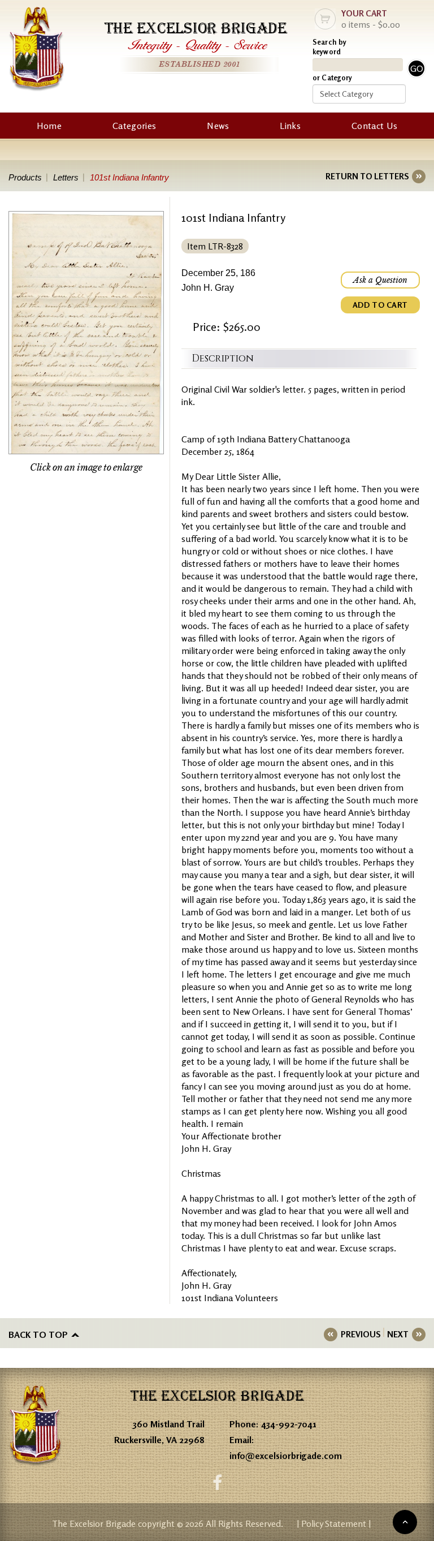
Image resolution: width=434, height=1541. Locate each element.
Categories (134, 125)
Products (25, 177)
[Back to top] (405, 1522)
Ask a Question (380, 280)
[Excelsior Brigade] (36, 50)
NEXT (398, 1334)
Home (49, 125)
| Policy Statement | (334, 1523)
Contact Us (374, 125)
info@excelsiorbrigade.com (285, 1455)
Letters (66, 177)
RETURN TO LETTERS (367, 176)
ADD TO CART (380, 304)
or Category (332, 77)
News (218, 125)
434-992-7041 (288, 1424)
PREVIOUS (360, 1334)
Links (290, 125)
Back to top (38, 1334)
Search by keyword (329, 46)
